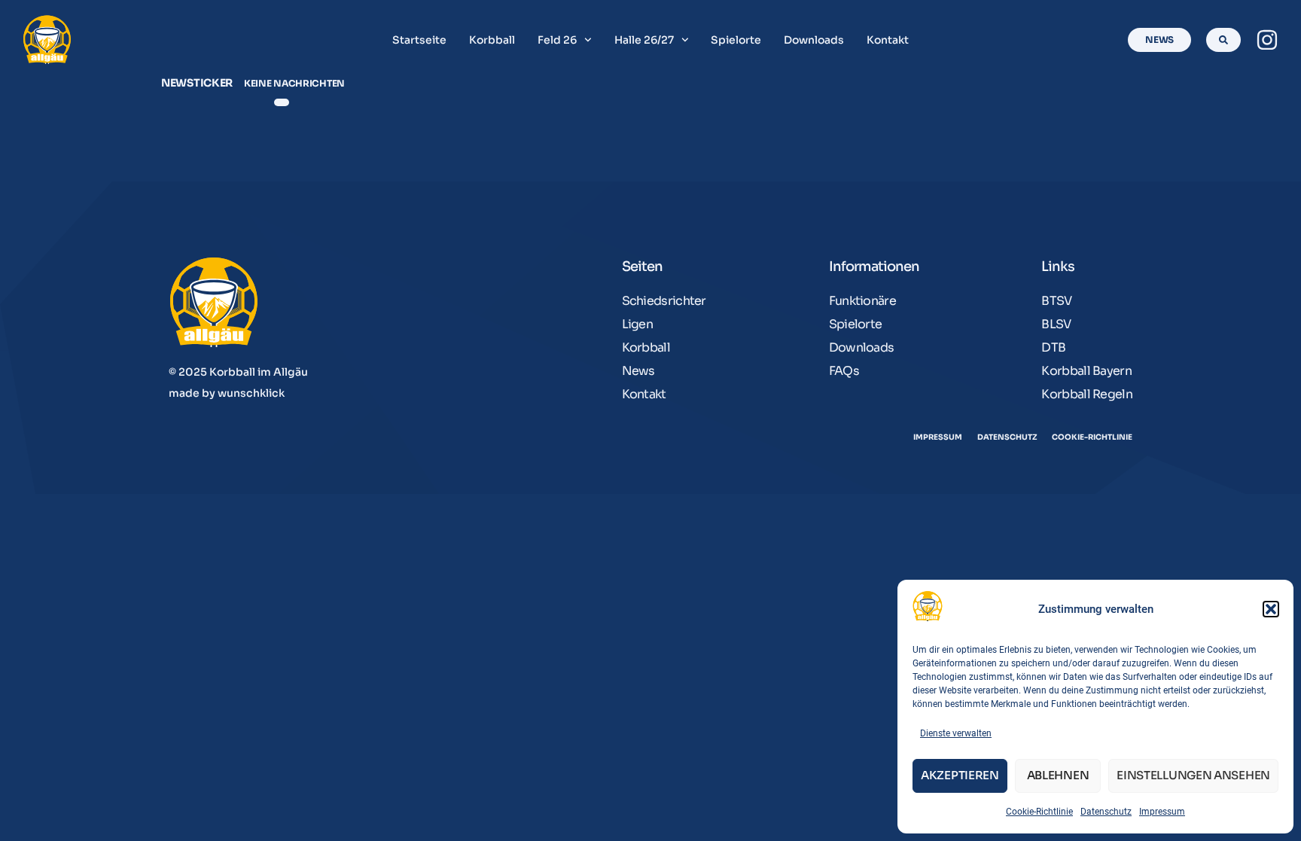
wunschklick (251, 393)
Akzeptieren (960, 775)
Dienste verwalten (956, 733)
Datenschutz (1106, 811)
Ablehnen (1058, 775)
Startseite (419, 40)
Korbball (492, 40)
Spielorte (736, 40)
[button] (1270, 609)
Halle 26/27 (644, 40)
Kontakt (888, 40)
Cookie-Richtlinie (1039, 811)
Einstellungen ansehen (1193, 775)
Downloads (814, 40)
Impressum (1162, 811)
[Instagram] (1267, 40)
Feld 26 (557, 40)
